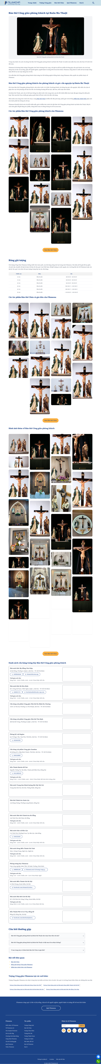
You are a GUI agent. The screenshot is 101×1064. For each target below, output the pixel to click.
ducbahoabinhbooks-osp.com (35, 692)
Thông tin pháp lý (42, 1059)
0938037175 (17, 692)
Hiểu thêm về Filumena (12, 1025)
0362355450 (17, 836)
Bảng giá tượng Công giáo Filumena (22, 964)
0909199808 (17, 755)
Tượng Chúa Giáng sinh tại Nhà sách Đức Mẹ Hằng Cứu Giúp (62, 989)
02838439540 (17, 674)
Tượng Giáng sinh (29, 1025)
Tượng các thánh (28, 1038)
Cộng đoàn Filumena (11, 1038)
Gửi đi (82, 1025)
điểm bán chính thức (80, 98)
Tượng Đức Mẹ (28, 1033)
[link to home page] (12, 3)
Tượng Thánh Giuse (29, 1036)
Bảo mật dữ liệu (60, 1059)
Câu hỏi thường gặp (11, 1041)
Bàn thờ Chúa (59, 3)
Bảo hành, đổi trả (28, 1041)
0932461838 (17, 740)
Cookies (51, 1059)
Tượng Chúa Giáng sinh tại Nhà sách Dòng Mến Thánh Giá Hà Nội (61, 985)
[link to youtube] (69, 1030)
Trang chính (32, 3)
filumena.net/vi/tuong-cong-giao (36, 869)
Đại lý (82, 3)
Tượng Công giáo (45, 3)
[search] (93, 2)
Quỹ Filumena (72, 3)
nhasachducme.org (32, 674)
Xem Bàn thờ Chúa (50, 250)
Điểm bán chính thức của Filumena (21, 967)
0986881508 (17, 869)
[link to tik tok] (80, 1030)
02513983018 (17, 773)
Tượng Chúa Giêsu (29, 1030)
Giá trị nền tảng (10, 1033)
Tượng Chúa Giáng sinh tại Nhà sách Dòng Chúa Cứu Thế (25, 985)
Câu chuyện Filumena (11, 1030)
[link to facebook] (64, 1030)
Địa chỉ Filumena (28, 1044)
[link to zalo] (98, 1055)
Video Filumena (10, 1047)
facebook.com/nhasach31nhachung (23, 887)
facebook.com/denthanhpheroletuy (23, 917)
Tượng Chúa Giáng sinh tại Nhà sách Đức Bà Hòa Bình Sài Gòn (27, 989)
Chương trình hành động (12, 1036)
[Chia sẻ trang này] (85, 1030)
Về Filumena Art (10, 1028)
